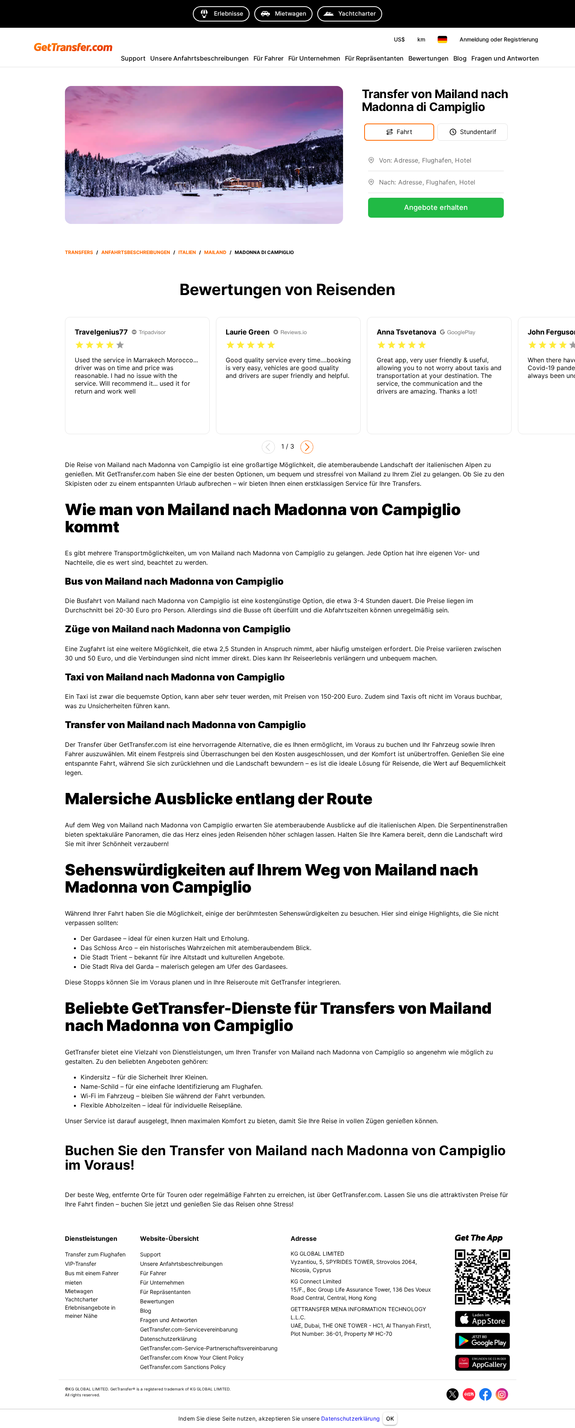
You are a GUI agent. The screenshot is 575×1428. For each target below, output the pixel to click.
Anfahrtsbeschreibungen (135, 252)
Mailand (215, 252)
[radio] (79, 345)
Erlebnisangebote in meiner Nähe (90, 1311)
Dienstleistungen (91, 1238)
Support (133, 58)
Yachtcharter (81, 1299)
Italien (187, 252)
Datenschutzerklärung (350, 1418)
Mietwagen (79, 1291)
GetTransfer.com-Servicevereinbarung (189, 1329)
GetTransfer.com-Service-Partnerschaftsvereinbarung (209, 1348)
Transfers (79, 252)
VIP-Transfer (80, 1263)
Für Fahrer (268, 58)
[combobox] (441, 163)
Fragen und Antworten (505, 58)
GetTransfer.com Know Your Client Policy (192, 1357)
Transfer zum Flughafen (95, 1254)
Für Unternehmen (314, 58)
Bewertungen (428, 58)
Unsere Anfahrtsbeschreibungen (199, 58)
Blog (460, 58)
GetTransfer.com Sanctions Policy (183, 1367)
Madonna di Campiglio (264, 252)
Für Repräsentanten (374, 58)
